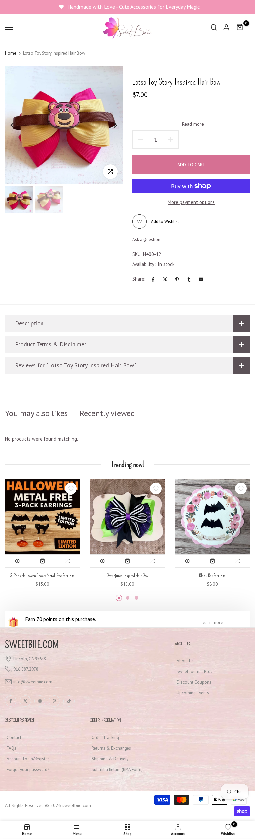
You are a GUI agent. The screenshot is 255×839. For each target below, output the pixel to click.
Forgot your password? (28, 769)
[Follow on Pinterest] (54, 701)
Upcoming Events (193, 693)
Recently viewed (107, 413)
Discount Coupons (194, 682)
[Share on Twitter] (165, 279)
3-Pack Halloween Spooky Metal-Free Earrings (42, 575)
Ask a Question (146, 239)
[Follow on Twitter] (25, 701)
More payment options (191, 202)
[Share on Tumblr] (189, 279)
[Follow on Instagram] (39, 701)
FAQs (11, 748)
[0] (240, 27)
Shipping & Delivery (110, 759)
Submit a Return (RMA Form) (117, 769)
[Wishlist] (71, 488)
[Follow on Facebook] (10, 701)
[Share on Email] (201, 279)
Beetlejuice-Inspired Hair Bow (127, 575)
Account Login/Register (28, 759)
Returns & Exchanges (111, 748)
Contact (14, 737)
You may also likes (36, 413)
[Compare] (67, 561)
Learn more (212, 622)
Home (10, 53)
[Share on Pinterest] (177, 279)
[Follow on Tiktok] (69, 701)
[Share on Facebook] (153, 279)
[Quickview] (17, 561)
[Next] (110, 125)
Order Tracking (105, 737)
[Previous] (17, 125)
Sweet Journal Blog (195, 671)
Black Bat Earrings (212, 575)
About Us (185, 661)
